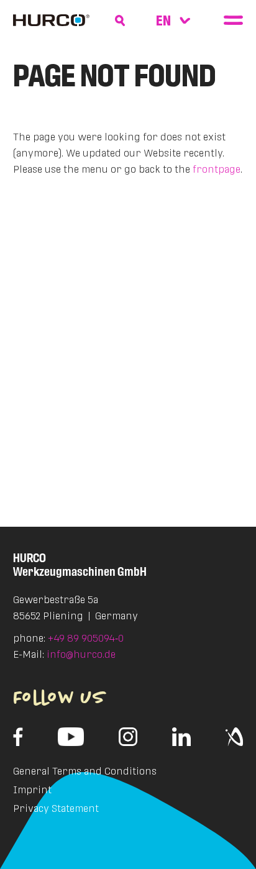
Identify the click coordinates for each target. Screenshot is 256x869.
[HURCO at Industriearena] (234, 736)
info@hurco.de (81, 654)
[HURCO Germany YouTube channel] (71, 736)
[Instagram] (128, 736)
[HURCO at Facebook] (18, 736)
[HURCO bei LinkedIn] (181, 736)
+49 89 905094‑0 (86, 638)
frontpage (216, 169)
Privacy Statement (56, 808)
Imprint (32, 790)
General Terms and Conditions (85, 771)
